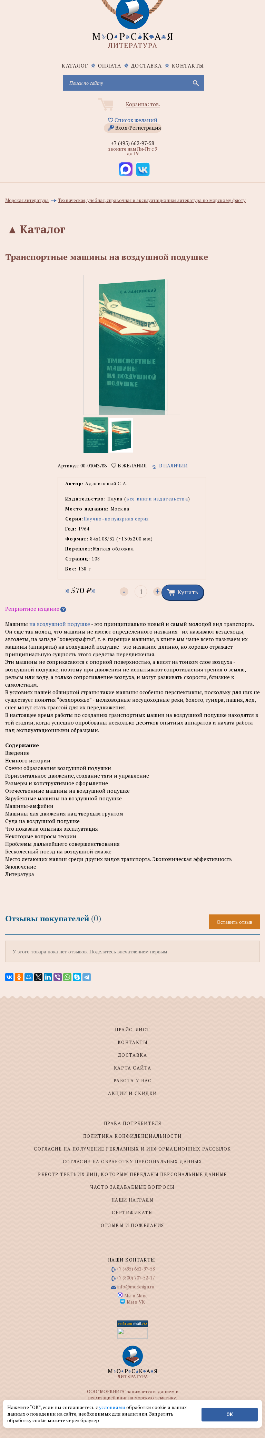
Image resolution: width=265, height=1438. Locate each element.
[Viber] (57, 977)
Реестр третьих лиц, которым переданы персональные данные (132, 1174)
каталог (75, 65)
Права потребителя (132, 1123)
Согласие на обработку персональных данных (133, 1161)
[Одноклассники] (19, 977)
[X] (38, 977)
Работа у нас (133, 1080)
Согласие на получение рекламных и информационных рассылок (132, 1149)
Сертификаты (132, 1212)
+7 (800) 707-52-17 (136, 1278)
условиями (112, 1407)
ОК (229, 1414)
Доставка (146, 65)
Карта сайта (132, 1068)
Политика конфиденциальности (132, 1136)
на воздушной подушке (59, 623)
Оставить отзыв (234, 921)
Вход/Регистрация (138, 127)
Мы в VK (136, 1302)
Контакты (188, 65)
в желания (131, 465)
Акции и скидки (132, 1093)
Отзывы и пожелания (132, 1225)
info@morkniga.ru (135, 1287)
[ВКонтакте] (9, 977)
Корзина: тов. (143, 104)
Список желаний (135, 120)
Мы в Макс (135, 1296)
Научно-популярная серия (116, 519)
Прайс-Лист (132, 1029)
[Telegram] (86, 977)
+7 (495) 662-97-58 (132, 143)
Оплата (109, 65)
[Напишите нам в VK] (143, 169)
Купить (187, 592)
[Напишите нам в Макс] (125, 169)
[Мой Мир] (28, 977)
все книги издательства (157, 499)
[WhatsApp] (67, 977)
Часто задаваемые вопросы (132, 1187)
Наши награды (132, 1200)
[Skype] (77, 977)
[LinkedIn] (48, 977)
